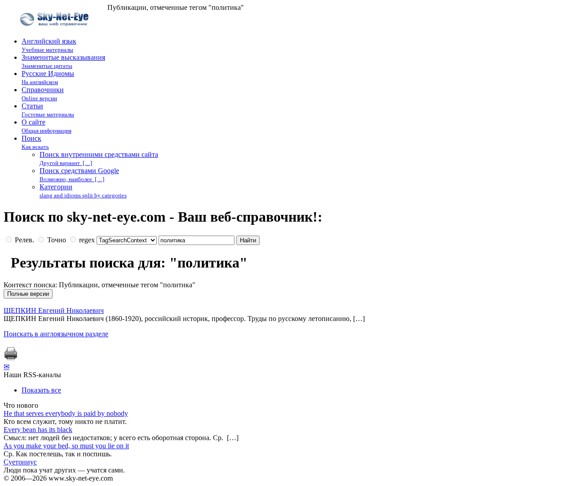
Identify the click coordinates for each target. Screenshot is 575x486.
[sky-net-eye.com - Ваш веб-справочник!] (55, 33)
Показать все (41, 390)
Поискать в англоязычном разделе (56, 334)
